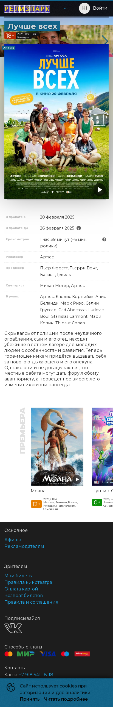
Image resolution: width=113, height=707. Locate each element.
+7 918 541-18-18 (36, 674)
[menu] (62, 8)
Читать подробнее (66, 699)
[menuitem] (66, 8)
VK (13, 628)
